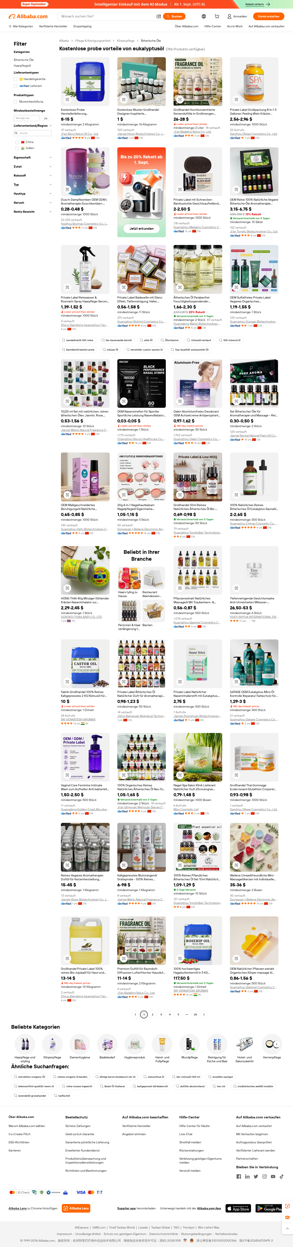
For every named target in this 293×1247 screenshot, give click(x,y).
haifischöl (64, 1095)
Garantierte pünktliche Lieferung (87, 1142)
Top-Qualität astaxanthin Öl (191, 349)
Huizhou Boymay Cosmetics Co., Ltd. (85, 223)
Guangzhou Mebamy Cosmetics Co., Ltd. (198, 227)
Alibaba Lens (18, 1208)
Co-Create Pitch (19, 1134)
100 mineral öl (231, 340)
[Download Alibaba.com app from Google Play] (269, 1208)
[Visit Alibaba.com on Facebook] (238, 1176)
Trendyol (188, 1227)
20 (195, 1014)
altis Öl (148, 340)
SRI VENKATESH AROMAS (78, 719)
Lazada (143, 1227)
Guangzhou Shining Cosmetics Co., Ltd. (141, 321)
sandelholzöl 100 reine (79, 340)
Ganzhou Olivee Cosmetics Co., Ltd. (253, 133)
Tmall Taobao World (122, 1227)
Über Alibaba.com (21, 1117)
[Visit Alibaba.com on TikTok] (281, 1176)
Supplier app (126, 1208)
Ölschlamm (172, 340)
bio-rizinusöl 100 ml (188, 1076)
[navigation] (32, 528)
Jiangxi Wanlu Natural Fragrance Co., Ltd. (85, 430)
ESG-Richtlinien (19, 1142)
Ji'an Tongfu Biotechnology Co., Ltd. (254, 231)
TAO (176, 1227)
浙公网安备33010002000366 (216, 1240)
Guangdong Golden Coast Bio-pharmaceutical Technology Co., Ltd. (85, 809)
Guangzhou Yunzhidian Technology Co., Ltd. (198, 532)
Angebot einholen (134, 1134)
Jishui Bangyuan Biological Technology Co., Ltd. (141, 716)
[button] (158, 16)
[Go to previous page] (135, 1014)
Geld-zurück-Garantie (79, 1134)
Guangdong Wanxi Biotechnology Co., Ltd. (198, 323)
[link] (287, 1206)
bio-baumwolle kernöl (119, 340)
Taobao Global (160, 1227)
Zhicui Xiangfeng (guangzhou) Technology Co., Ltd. (85, 325)
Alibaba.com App (209, 1208)
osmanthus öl (156, 1076)
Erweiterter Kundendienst (82, 1150)
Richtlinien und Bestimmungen (86, 1170)
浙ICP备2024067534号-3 (256, 1240)
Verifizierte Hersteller (136, 1126)
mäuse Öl (112, 349)
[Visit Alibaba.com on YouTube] (273, 1176)
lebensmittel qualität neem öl (36, 1086)
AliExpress (82, 1227)
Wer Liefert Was (208, 1227)
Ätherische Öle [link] (151, 40)
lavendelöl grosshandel (32, 1095)
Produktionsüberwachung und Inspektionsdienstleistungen (85, 1160)
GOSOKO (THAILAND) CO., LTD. (81, 617)
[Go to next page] (204, 1014)
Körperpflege (125, 40)
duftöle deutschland (192, 1086)
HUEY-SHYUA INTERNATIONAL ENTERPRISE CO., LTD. (254, 617)
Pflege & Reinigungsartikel (92, 40)
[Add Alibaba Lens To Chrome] (76, 1208)
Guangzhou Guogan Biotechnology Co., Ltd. (254, 321)
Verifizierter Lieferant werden (255, 1150)
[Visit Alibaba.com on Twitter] (255, 1176)
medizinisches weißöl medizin (255, 1086)
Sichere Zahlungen (78, 1126)
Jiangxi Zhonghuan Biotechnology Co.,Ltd (198, 716)
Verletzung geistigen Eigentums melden (200, 1160)
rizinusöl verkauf (201, 340)
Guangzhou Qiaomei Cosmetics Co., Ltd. (198, 622)
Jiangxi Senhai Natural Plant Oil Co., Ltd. (254, 435)
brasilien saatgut (223, 1076)
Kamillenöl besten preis (80, 349)
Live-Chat (185, 1134)
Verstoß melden (190, 1170)
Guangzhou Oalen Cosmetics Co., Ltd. (198, 439)
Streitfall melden (190, 1142)
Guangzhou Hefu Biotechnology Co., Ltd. (85, 529)
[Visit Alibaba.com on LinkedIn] (247, 1176)
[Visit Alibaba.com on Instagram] (264, 1176)
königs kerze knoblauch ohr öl (117, 1076)
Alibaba (64, 40)
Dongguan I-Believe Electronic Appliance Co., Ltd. (141, 529)
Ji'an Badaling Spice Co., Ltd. (192, 131)
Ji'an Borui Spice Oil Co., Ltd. (79, 133)
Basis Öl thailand (114, 1086)
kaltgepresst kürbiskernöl (152, 1086)
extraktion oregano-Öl (31, 1076)
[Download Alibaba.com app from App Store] (238, 1208)
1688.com (98, 1227)
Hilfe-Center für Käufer (194, 1126)
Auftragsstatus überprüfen (254, 1142)
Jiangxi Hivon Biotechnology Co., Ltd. (141, 133)
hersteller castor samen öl (147, 349)
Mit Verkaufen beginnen (252, 1134)
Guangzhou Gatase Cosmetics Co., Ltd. (254, 719)
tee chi (221, 1086)
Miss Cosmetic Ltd (186, 809)
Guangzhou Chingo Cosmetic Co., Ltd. (254, 523)
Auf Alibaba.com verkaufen (254, 1126)
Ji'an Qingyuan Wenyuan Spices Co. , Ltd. (141, 807)
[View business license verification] (185, 1240)
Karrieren (15, 1150)
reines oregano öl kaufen (72, 1076)
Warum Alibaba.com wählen (27, 1126)
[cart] (217, 17)
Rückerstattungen (191, 1150)
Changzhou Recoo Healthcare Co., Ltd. (141, 439)
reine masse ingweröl (79, 1086)
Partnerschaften (247, 1158)
